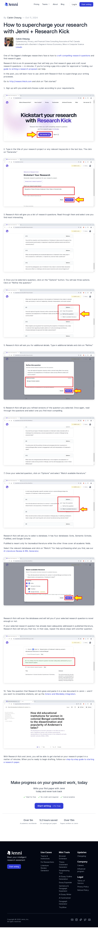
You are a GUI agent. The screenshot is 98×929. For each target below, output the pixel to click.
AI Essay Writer (65, 894)
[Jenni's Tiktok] (80, 919)
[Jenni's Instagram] (72, 919)
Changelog (81, 856)
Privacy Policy (83, 887)
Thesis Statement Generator (63, 864)
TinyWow (62, 907)
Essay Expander (65, 882)
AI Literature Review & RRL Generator (21, 551)
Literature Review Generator (45, 868)
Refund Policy (83, 890)
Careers (80, 865)
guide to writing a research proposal (20, 69)
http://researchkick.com (20, 81)
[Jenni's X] (85, 919)
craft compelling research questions (73, 55)
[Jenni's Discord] (89, 919)
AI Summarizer (65, 898)
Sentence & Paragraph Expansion (64, 888)
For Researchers (47, 862)
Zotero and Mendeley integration (60, 694)
